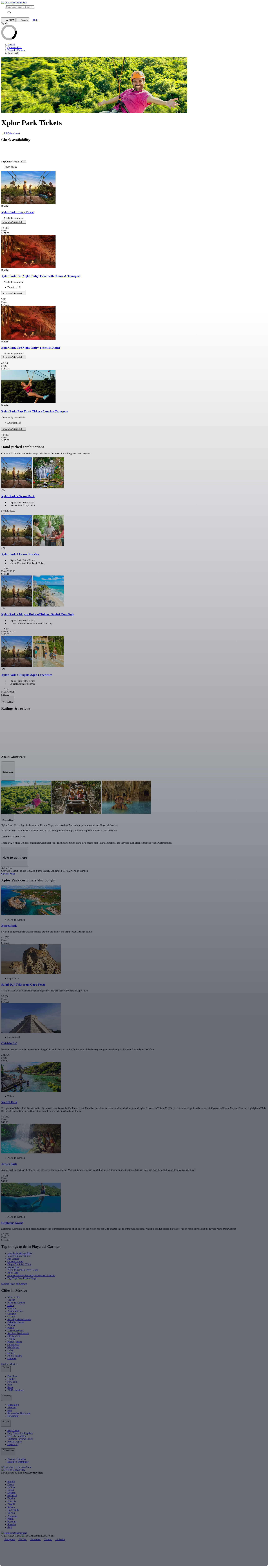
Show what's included (12, 222)
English (11, 1481)
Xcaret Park (13, 1267)
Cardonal (11, 1358)
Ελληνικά (12, 1495)
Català (10, 1484)
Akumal (11, 1325)
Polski (10, 1518)
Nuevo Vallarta (14, 1355)
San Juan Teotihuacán (18, 1333)
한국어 (11, 1504)
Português (12, 1516)
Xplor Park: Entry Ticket (17, 212)
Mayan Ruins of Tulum (18, 1256)
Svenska (11, 1524)
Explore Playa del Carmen (14, 1284)
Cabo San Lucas (15, 1322)
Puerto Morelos (14, 1311)
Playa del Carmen (16, 1302)
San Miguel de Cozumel (19, 1319)
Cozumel (11, 1313)
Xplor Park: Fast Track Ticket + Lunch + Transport (34, 411)
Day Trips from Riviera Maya (21, 1278)
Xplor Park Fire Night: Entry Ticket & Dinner (30, 347)
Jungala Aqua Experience (19, 1253)
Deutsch (11, 1492)
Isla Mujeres (13, 1347)
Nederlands (13, 1510)
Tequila (11, 1339)
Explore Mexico (9, 1364)
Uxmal (10, 1353)
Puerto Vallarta (14, 1341)
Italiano (11, 1507)
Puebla (10, 1327)
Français (11, 1501)
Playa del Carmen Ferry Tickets (22, 1270)
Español (11, 1498)
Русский (11, 1521)
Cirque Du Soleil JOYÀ (19, 1264)
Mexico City (13, 1297)
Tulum (10, 1305)
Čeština (11, 1487)
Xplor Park (12, 1272)
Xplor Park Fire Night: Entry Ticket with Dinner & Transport (40, 276)
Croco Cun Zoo (15, 1261)
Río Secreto (13, 1258)
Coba (10, 1350)
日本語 (11, 1513)
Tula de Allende (15, 1330)
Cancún (11, 1300)
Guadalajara (13, 1344)
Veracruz (11, 1308)
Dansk (10, 1490)
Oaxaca (11, 1316)
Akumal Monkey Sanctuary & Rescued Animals (31, 1275)
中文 (9, 1527)
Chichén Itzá (13, 1336)
